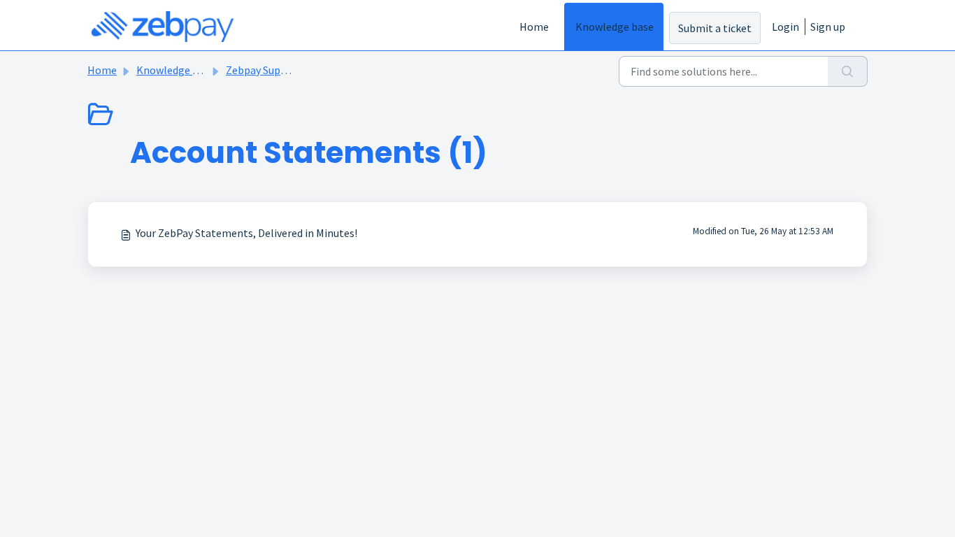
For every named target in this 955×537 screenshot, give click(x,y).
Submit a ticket (715, 28)
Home (534, 27)
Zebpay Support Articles (283, 70)
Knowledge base (614, 27)
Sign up (827, 27)
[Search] (848, 71)
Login (785, 27)
